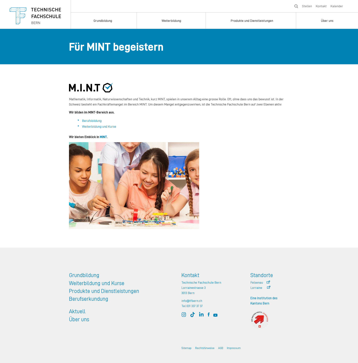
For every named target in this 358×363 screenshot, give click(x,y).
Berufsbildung (92, 120)
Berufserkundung (88, 299)
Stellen (307, 6)
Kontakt (321, 6)
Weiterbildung (171, 20)
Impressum (234, 348)
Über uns (327, 20)
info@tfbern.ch (191, 300)
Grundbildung (103, 20)
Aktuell (77, 311)
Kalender (336, 6)
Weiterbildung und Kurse (99, 126)
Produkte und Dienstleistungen (252, 20)
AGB (220, 348)
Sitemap (186, 348)
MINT (103, 137)
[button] (260, 282)
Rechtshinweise (204, 348)
